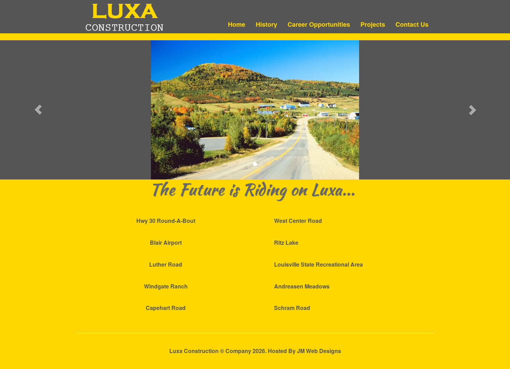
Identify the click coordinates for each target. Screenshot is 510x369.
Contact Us (412, 24)
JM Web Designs (319, 351)
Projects (372, 24)
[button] (38, 109)
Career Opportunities (319, 24)
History (266, 24)
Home (236, 24)
